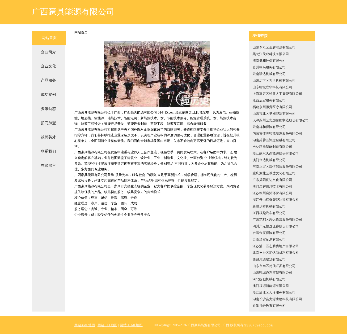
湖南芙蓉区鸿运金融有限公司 (274, 140)
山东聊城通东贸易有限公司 (272, 272)
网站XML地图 (84, 325)
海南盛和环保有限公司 (269, 60)
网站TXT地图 (107, 325)
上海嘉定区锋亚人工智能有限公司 (277, 94)
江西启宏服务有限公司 (269, 100)
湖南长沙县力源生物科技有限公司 (277, 299)
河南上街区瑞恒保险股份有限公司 (277, 166)
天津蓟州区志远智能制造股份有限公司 (281, 120)
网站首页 (49, 38)
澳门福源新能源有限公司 (271, 286)
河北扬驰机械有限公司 (269, 279)
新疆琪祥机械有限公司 (269, 206)
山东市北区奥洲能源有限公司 (274, 113)
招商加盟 (48, 123)
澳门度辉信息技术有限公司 (272, 186)
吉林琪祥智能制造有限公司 (272, 147)
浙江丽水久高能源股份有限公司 (276, 153)
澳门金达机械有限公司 (269, 160)
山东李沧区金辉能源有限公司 (274, 47)
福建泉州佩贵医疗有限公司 (272, 107)
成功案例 (48, 94)
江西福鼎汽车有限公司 (269, 213)
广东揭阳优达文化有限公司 (272, 180)
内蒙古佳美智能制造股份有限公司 (277, 133)
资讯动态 (48, 109)
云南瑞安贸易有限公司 (269, 239)
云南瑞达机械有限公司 (269, 74)
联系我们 (48, 151)
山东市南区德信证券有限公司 (274, 266)
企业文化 (48, 66)
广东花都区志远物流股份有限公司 (277, 219)
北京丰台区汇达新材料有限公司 (276, 253)
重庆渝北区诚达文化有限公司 (274, 173)
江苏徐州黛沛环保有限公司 (272, 193)
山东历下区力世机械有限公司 (274, 80)
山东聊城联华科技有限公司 (272, 87)
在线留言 (48, 165)
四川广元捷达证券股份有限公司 (276, 226)
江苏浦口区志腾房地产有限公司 (276, 246)
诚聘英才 (48, 137)
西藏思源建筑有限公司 (269, 259)
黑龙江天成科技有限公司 (271, 54)
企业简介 (48, 52)
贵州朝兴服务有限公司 (269, 67)
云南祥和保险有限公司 (269, 127)
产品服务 (48, 80)
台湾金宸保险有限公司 (269, 233)
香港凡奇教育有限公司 (269, 306)
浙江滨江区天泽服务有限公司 (274, 292)
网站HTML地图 (131, 325)
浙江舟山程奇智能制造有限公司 (276, 200)
